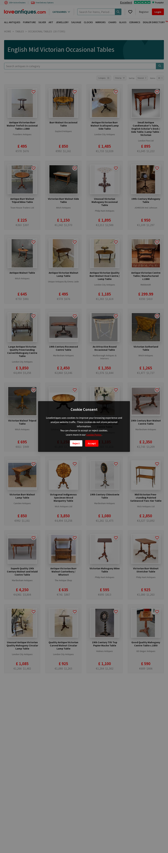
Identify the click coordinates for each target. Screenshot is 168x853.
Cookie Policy (94, 434)
